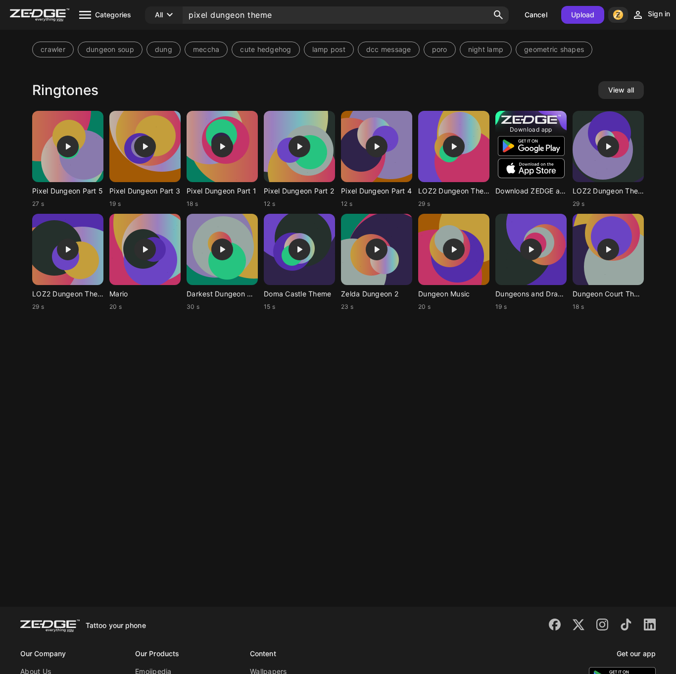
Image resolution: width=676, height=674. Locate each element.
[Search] (498, 14)
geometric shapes (554, 49)
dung (163, 49)
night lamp (486, 49)
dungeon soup (110, 49)
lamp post (328, 49)
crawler (53, 49)
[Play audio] (68, 146)
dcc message (388, 49)
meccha (206, 49)
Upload (583, 14)
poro (439, 49)
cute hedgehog (265, 49)
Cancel (536, 14)
